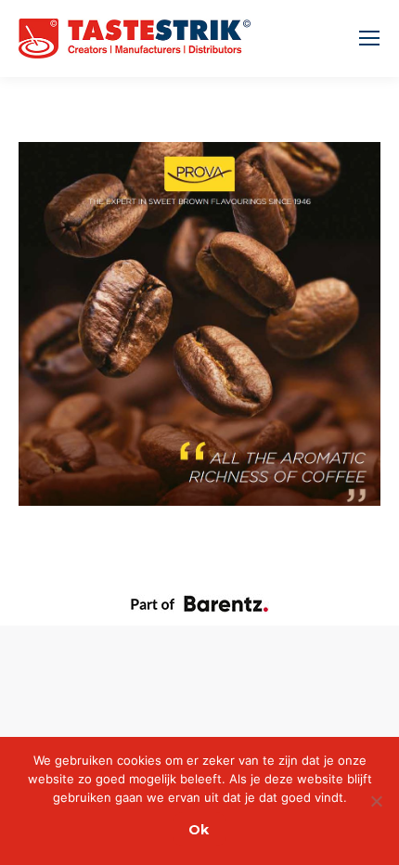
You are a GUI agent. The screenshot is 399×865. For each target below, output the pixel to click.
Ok (198, 829)
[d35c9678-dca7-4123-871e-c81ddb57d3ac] (199, 324)
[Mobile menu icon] (369, 38)
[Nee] (376, 801)
